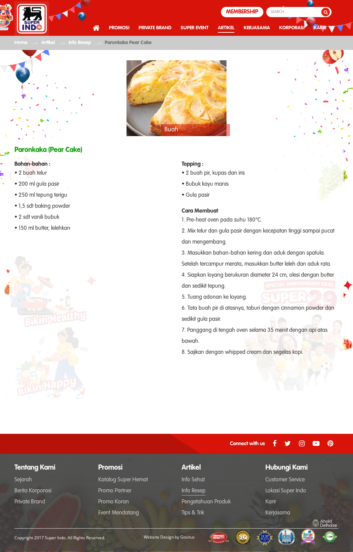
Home (21, 42)
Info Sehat (193, 480)
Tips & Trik (193, 513)
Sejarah (23, 480)
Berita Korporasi (32, 491)
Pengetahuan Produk (206, 502)
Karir (270, 502)
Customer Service (285, 480)
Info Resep (80, 42)
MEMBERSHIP (242, 12)
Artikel (48, 42)
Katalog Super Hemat (123, 480)
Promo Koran (113, 502)
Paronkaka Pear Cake (128, 42)
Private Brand (29, 502)
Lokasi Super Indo (285, 491)
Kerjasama (277, 513)
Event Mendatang (118, 513)
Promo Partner (114, 491)
